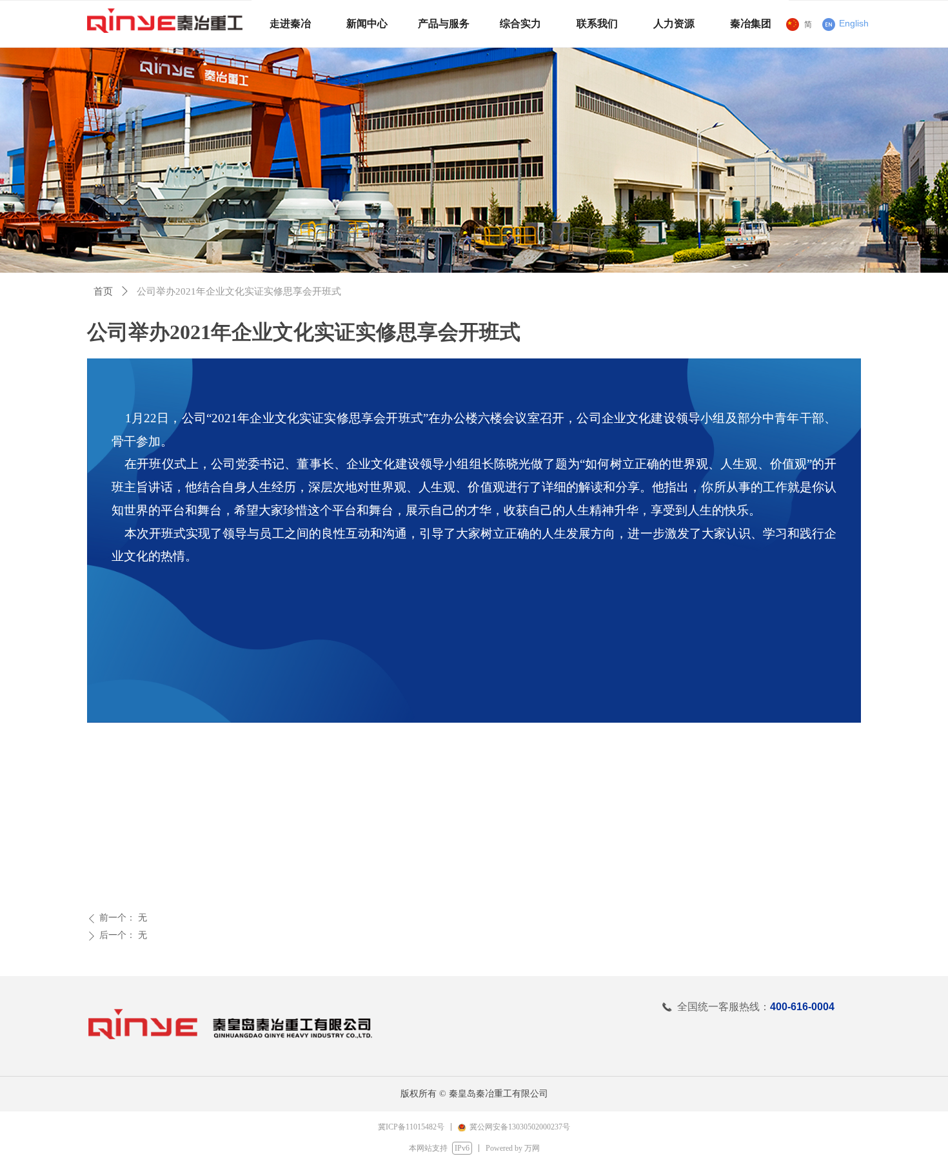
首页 (103, 291)
